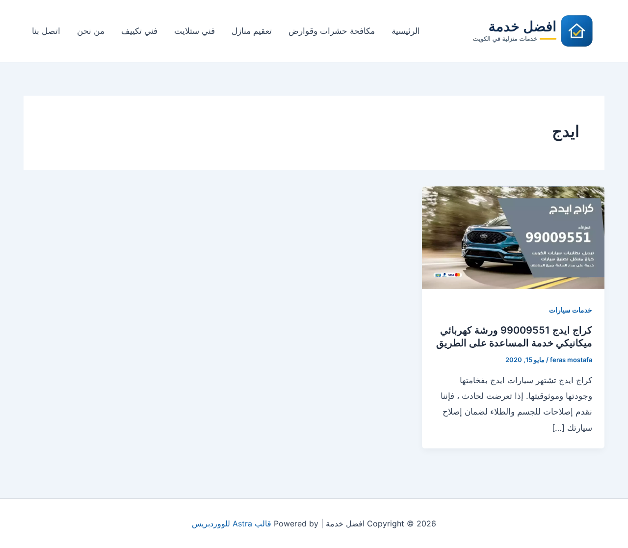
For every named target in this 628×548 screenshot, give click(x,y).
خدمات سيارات (570, 310)
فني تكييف (139, 31)
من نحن (91, 31)
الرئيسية (406, 31)
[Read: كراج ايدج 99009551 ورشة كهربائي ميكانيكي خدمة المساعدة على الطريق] (513, 237)
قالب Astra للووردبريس (231, 523)
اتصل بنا (46, 31)
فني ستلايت (194, 31)
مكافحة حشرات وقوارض (331, 31)
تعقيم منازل (252, 31)
